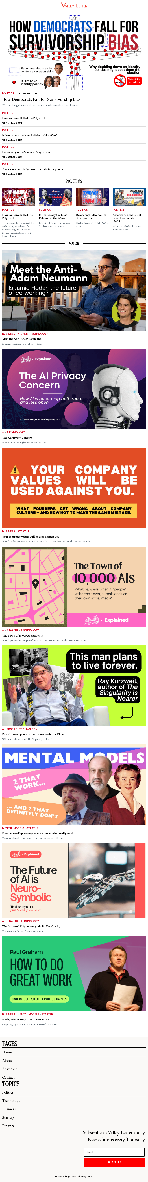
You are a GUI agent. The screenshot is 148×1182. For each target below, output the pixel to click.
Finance (8, 1125)
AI (3, 432)
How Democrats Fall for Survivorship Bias (41, 99)
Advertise (9, 1069)
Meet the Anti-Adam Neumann (22, 338)
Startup (23, 531)
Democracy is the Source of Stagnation (26, 152)
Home (7, 1052)
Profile (22, 333)
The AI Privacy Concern (17, 437)
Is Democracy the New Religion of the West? (29, 135)
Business (8, 333)
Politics (8, 93)
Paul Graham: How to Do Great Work (25, 1019)
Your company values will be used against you (30, 536)
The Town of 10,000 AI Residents (22, 635)
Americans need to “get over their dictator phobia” (33, 169)
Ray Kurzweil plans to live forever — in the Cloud (33, 734)
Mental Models (13, 828)
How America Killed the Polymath (24, 118)
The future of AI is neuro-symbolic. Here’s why (31, 926)
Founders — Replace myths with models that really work (38, 833)
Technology (39, 333)
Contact (8, 1077)
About (7, 1060)
